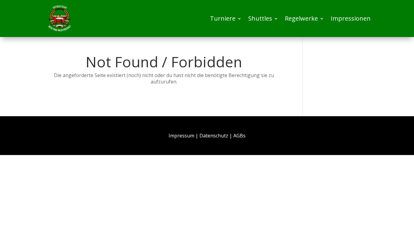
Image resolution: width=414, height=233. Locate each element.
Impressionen (351, 18)
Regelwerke (301, 18)
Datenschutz (213, 135)
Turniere (222, 18)
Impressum (181, 135)
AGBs (239, 135)
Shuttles (260, 18)
